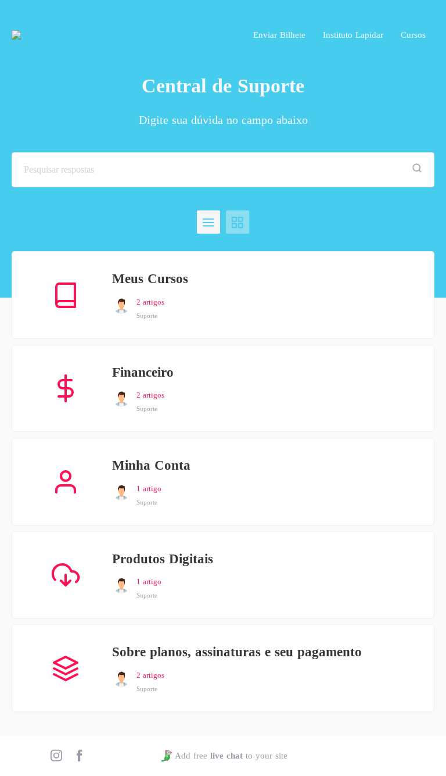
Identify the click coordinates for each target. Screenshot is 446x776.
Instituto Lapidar (353, 35)
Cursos (413, 35)
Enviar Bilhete (279, 35)
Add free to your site (231, 755)
